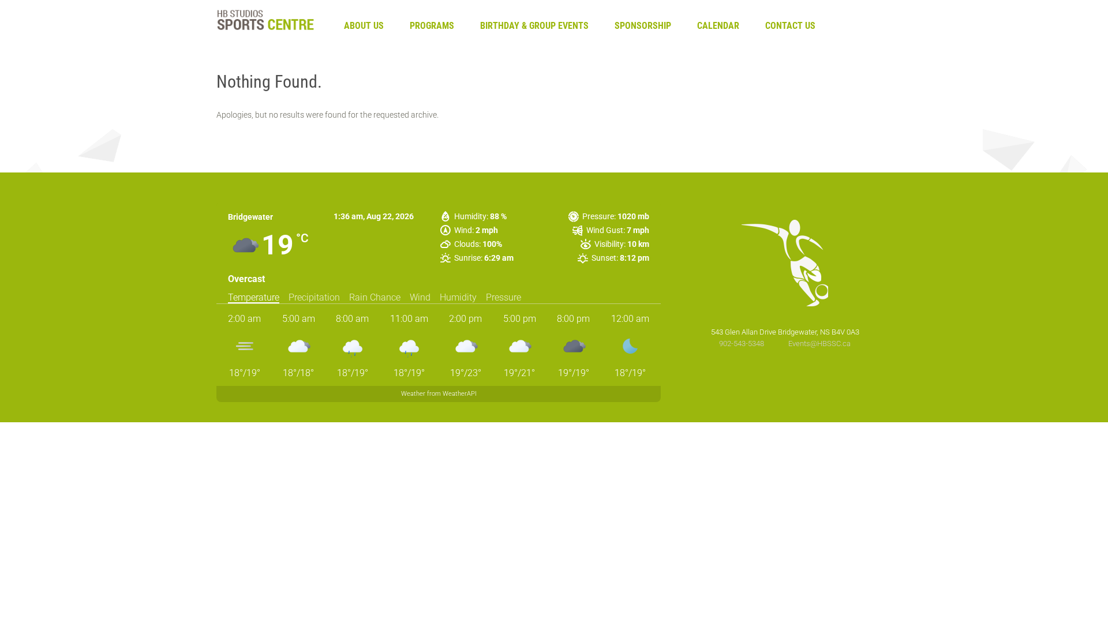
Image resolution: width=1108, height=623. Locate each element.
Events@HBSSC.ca (819, 343)
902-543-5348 (742, 343)
